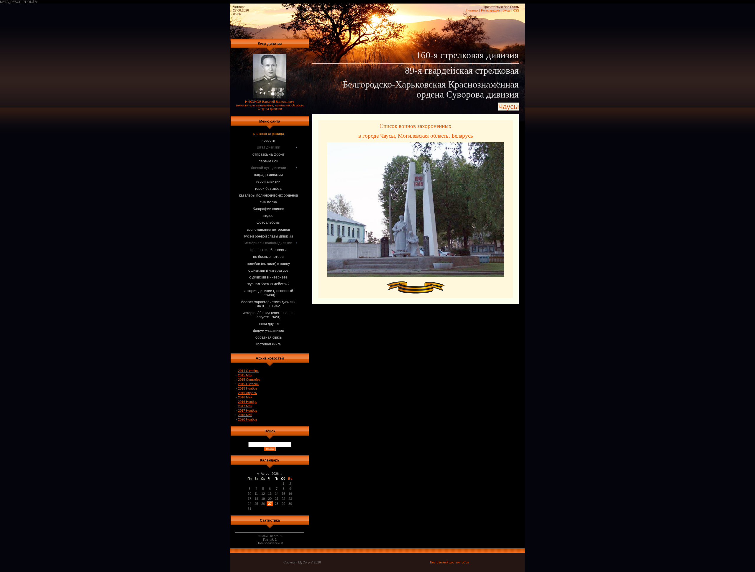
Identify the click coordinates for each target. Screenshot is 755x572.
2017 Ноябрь (247, 410)
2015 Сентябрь (249, 379)
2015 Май (245, 375)
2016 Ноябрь (247, 401)
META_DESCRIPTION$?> (259, 173)
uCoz (465, 562)
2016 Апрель (247, 393)
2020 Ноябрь (247, 419)
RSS (516, 10)
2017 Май (245, 406)
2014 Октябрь (248, 370)
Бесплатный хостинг (445, 562)
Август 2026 (270, 473)
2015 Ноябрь (247, 388)
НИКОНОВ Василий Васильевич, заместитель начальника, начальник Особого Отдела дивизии (270, 105)
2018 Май (245, 415)
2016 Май (245, 397)
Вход (506, 10)
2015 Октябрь (248, 384)
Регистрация (490, 10)
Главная (472, 10)
